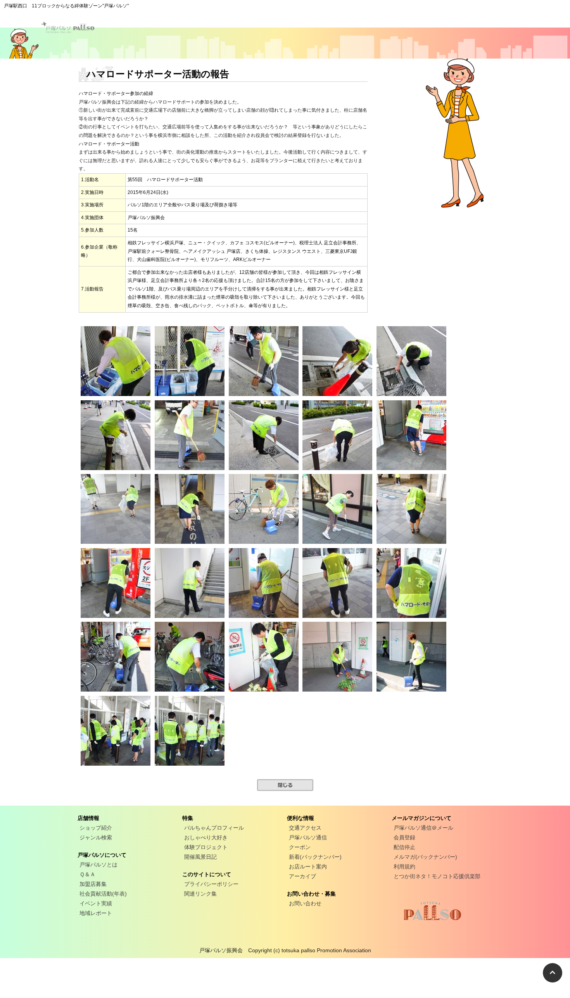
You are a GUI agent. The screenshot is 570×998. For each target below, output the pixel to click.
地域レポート (95, 913)
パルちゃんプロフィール (214, 828)
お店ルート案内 (308, 866)
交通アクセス (305, 828)
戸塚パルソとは (98, 864)
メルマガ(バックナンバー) (425, 857)
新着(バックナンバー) (315, 857)
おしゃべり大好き (206, 837)
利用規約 (404, 866)
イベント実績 (95, 903)
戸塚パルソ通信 (308, 837)
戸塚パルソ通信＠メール (423, 828)
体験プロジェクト (206, 847)
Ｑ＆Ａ (87, 874)
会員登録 (404, 837)
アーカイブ (302, 876)
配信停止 (404, 847)
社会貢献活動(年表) (103, 894)
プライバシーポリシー (211, 884)
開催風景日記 (200, 857)
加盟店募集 (93, 884)
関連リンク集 (200, 894)
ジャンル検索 (95, 837)
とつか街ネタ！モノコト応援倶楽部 (437, 876)
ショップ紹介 (95, 828)
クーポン (300, 847)
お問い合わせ (305, 903)
